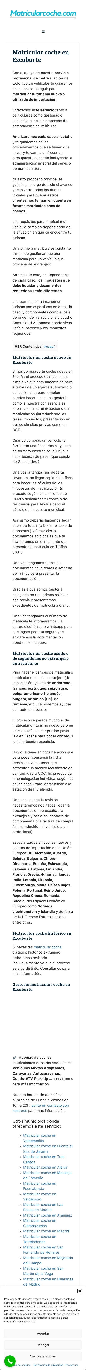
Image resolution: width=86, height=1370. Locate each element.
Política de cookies (19, 1364)
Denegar (43, 1345)
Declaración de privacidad (48, 1364)
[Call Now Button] (10, 1361)
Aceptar (43, 1333)
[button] (80, 1291)
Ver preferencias (43, 1356)
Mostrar (48, 346)
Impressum (71, 1364)
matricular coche (48, 947)
